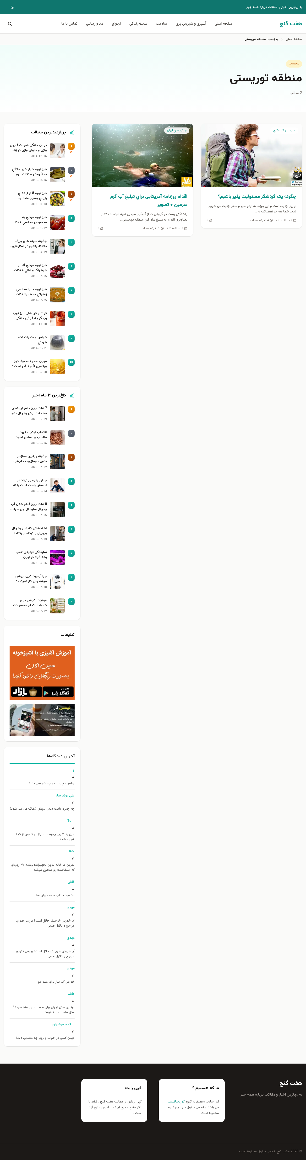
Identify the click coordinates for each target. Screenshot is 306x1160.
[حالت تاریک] (9, 7)
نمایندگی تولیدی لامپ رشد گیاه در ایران (31, 555)
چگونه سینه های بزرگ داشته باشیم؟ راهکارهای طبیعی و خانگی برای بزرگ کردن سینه (29, 244)
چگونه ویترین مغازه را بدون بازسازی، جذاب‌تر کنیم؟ (31, 459)
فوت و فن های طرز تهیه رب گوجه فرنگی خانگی (30, 316)
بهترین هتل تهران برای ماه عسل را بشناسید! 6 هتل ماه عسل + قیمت (43, 1010)
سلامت (161, 24)
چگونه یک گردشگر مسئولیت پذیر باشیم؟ (257, 196)
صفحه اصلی (224, 24)
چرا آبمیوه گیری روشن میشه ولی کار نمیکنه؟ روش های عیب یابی (31, 579)
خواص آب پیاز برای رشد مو (56, 982)
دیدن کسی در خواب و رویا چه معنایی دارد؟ (45, 1038)
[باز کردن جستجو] (9, 24)
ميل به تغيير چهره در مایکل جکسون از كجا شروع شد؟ (45, 837)
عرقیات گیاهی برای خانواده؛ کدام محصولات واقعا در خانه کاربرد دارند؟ (29, 603)
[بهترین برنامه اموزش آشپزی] (42, 673)
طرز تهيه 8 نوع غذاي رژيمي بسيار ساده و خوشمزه (32, 196)
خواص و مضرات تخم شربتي (32, 340)
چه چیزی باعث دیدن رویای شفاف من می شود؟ (42, 809)
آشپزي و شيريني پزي (191, 24)
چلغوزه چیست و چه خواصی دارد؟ (51, 783)
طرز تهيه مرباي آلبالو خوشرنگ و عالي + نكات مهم (30, 268)
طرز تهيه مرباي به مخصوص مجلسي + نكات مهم (29, 220)
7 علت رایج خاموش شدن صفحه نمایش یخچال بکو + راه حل (29, 411)
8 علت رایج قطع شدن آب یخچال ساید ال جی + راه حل (29, 507)
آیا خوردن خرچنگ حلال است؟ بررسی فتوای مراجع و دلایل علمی (45, 923)
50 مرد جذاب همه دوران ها (55, 895)
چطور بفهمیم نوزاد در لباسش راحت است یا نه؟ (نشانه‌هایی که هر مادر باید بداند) (29, 483)
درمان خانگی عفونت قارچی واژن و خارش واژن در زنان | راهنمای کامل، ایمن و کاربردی (28, 148)
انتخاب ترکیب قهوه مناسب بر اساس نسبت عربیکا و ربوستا (31, 435)
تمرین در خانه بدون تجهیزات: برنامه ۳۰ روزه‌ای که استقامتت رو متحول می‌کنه (43, 868)
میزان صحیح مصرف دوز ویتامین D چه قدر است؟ (29, 364)
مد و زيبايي (94, 24)
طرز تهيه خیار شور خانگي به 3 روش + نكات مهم (29, 172)
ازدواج (116, 24)
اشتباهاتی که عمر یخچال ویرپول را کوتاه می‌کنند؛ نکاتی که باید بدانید (29, 531)
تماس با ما (69, 24)
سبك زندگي (138, 24)
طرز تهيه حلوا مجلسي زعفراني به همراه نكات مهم (31, 292)
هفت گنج (290, 1083)
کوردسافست (176, 1101)
